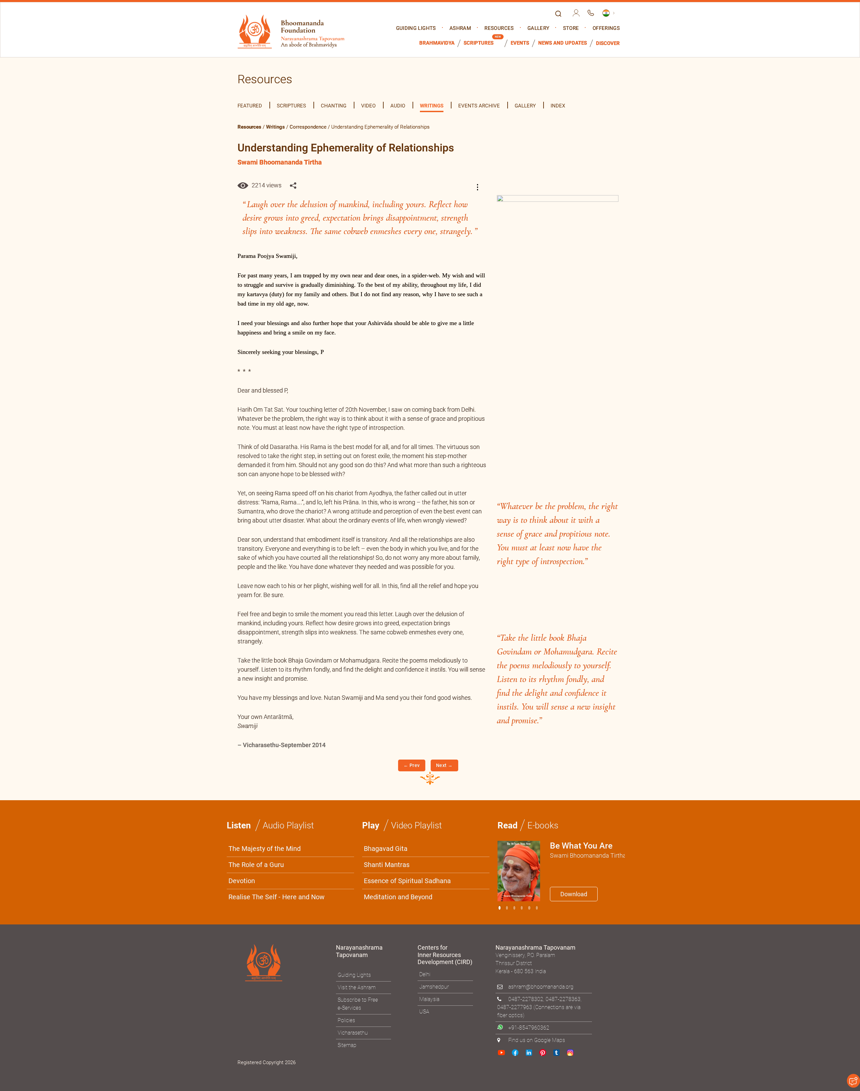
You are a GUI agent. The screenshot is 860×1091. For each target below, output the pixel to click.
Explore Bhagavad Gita (463, 611)
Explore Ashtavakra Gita (541, 611)
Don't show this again (456, 627)
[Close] (572, 452)
